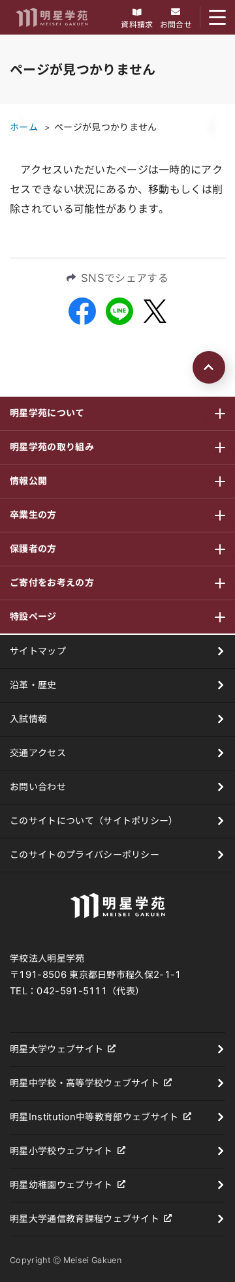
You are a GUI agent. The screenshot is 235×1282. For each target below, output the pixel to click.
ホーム (24, 127)
